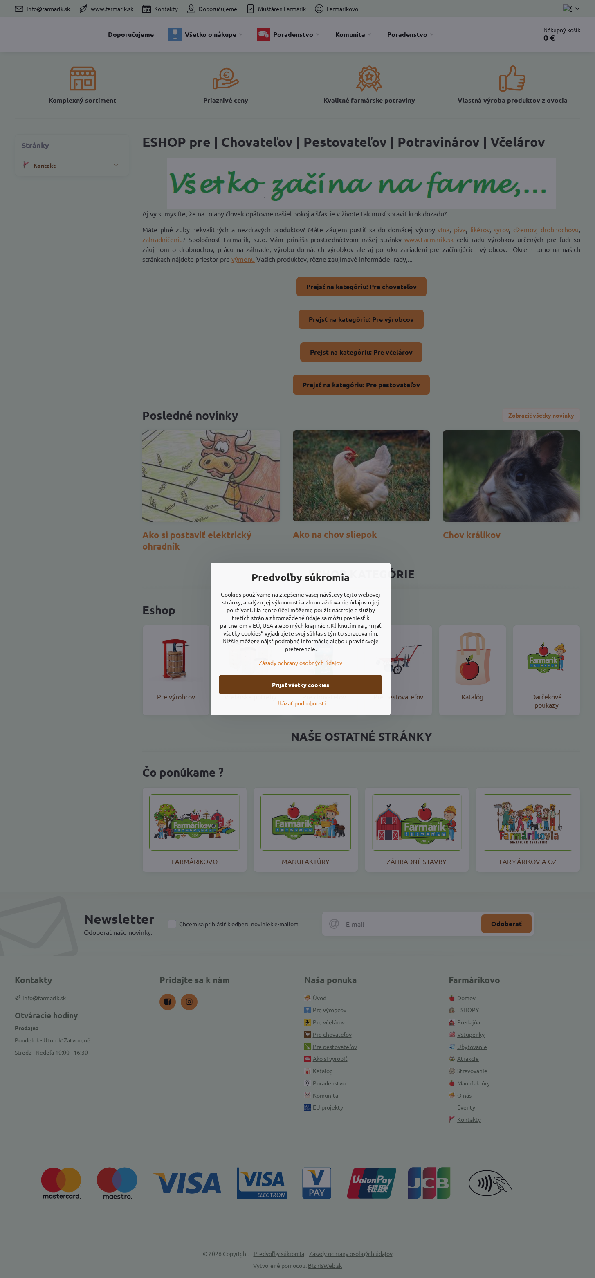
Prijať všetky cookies (300, 684)
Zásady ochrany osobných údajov (300, 662)
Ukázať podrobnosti (300, 703)
